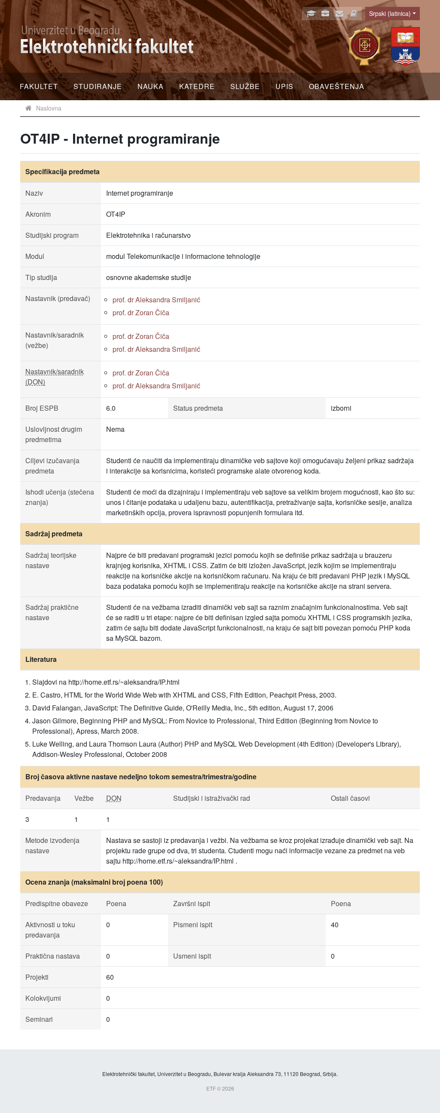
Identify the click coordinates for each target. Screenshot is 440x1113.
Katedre (197, 86)
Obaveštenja (336, 86)
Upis (284, 86)
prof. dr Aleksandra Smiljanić (156, 299)
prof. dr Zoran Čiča (141, 312)
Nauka (151, 86)
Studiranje (97, 86)
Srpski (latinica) (390, 13)
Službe (245, 86)
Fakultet (39, 86)
